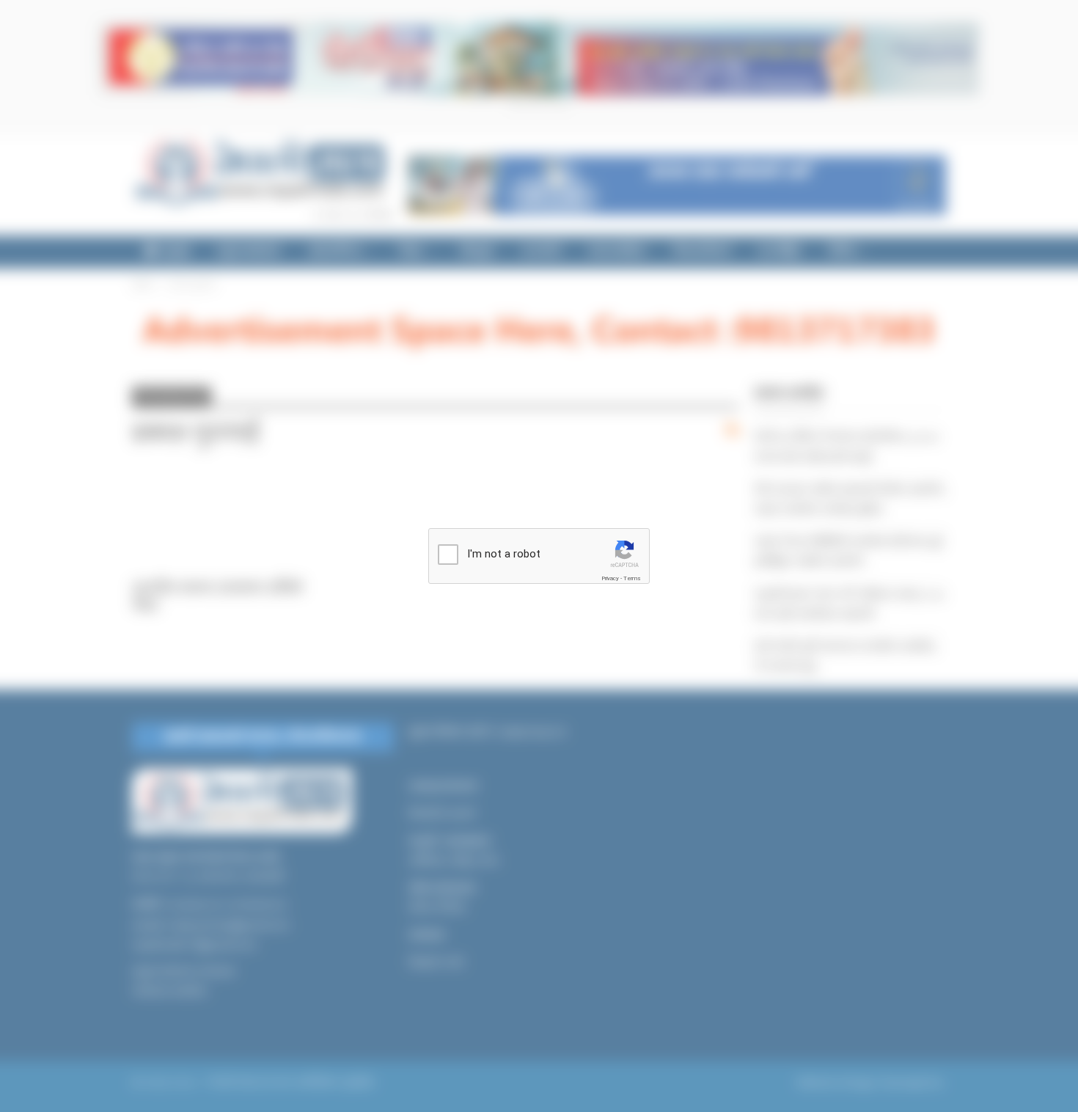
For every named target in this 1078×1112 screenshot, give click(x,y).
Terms (632, 578)
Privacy (610, 578)
